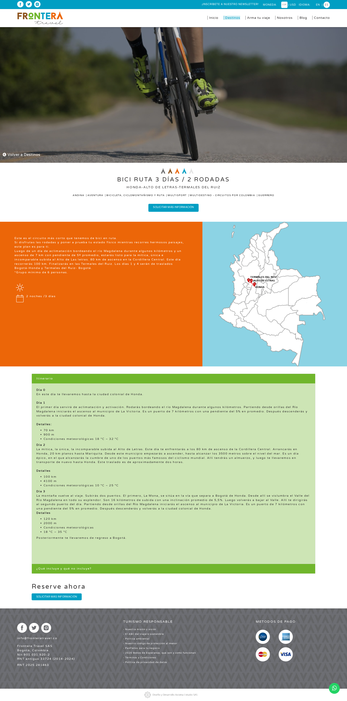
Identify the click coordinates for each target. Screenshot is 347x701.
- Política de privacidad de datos (145, 662)
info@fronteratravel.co (37, 638)
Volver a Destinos (23, 155)
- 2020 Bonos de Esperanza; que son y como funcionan (159, 653)
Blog (303, 18)
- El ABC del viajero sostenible (143, 634)
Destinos (232, 18)
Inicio (213, 18)
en (318, 4)
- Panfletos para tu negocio (141, 648)
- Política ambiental (136, 639)
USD (293, 4)
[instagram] (37, 4)
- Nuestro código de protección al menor (150, 643)
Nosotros (285, 18)
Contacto (322, 18)
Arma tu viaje (258, 18)
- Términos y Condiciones (139, 657)
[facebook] (20, 4)
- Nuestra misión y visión (139, 629)
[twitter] (29, 4)
